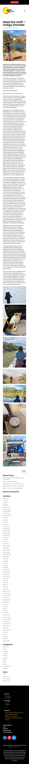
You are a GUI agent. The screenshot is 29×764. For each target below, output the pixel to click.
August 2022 (6, 578)
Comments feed (7, 678)
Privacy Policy (7, 730)
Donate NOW (14, 2)
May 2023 (5, 563)
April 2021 (5, 610)
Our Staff (7, 702)
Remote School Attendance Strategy (14, 712)
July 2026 (5, 500)
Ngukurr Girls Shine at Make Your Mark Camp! (13, 486)
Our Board (7, 704)
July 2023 (5, 558)
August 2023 (6, 556)
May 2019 (5, 634)
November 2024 (7, 533)
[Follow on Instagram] (9, 738)
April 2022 (5, 586)
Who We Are (8, 696)
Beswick (5, 649)
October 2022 (6, 574)
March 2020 (5, 627)
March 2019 (5, 638)
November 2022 (7, 571)
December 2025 (6, 509)
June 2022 (5, 582)
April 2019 (5, 636)
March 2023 (5, 567)
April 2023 (5, 565)
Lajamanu (5, 657)
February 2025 (6, 526)
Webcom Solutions (15, 747)
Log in (4, 674)
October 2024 (6, 535)
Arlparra (5, 646)
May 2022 (5, 584)
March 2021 (5, 612)
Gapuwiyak (5, 651)
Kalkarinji (5, 655)
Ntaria (4, 662)
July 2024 (5, 539)
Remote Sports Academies (11, 714)
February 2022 (6, 591)
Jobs (4, 727)
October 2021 (6, 597)
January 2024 (6, 548)
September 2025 (7, 515)
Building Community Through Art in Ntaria (13, 483)
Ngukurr (16, 27)
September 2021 (7, 599)
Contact (5, 728)
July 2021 (5, 604)
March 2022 (5, 589)
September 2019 (7, 630)
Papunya (5, 664)
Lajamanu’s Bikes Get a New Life (10, 481)
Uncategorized (6, 666)
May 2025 (5, 522)
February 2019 (6, 640)
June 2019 (5, 632)
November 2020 (7, 619)
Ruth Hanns (6, 27)
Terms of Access (7, 732)
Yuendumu (5, 668)
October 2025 (6, 513)
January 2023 (6, 569)
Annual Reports (7, 725)
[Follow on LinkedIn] (14, 737)
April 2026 (5, 505)
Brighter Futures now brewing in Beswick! (13, 488)
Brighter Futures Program (11, 716)
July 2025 (5, 517)
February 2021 (6, 615)
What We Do (8, 697)
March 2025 (5, 524)
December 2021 (6, 593)
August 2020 (6, 625)
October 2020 (6, 621)
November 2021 (6, 595)
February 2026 (6, 507)
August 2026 (6, 498)
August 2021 (6, 602)
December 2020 (7, 617)
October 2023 (6, 552)
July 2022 (5, 580)
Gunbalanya (6, 653)
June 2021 (5, 606)
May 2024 (5, 541)
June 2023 (5, 561)
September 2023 (7, 554)
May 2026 (5, 502)
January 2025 (6, 528)
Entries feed (6, 676)
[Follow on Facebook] (5, 738)
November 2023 (6, 550)
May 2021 (5, 608)
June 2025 (5, 520)
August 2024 (6, 537)
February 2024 (6, 546)
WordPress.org (6, 680)
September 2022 (7, 576)
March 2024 (6, 543)
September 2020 (7, 623)
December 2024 (7, 530)
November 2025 (6, 511)
